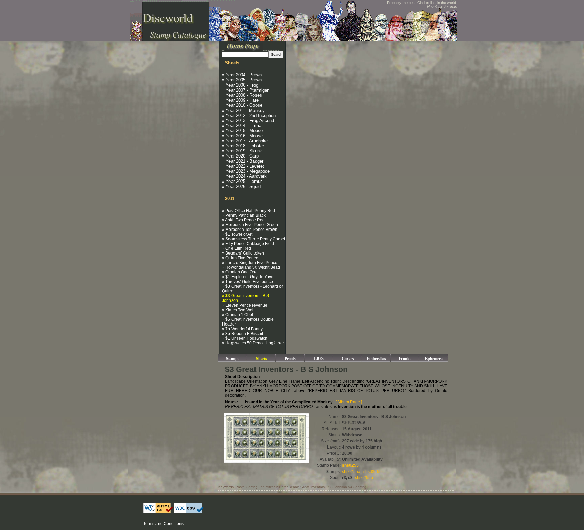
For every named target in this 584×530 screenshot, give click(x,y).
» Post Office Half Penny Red (248, 210)
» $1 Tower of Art (237, 234)
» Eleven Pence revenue (244, 305)
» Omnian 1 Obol (237, 314)
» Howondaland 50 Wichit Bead (251, 267)
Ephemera (434, 358)
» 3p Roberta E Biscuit (242, 333)
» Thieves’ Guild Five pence (247, 281)
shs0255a (351, 471)
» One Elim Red (236, 248)
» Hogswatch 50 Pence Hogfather (253, 343)
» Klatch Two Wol (237, 310)
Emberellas (376, 358)
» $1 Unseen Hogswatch (244, 338)
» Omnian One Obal (240, 272)
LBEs (319, 358)
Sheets (261, 358)
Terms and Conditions (163, 523)
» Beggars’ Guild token (243, 253)
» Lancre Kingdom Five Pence (249, 262)
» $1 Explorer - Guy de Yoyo (247, 276)
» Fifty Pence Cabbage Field (248, 243)
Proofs (290, 358)
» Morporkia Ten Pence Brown (249, 229)
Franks (405, 358)
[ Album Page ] (349, 402)
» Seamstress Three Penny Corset (253, 239)
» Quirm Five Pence (240, 258)
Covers (348, 358)
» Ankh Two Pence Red (243, 220)
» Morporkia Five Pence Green (250, 224)
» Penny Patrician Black (244, 215)
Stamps (232, 358)
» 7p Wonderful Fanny (242, 329)
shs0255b (372, 471)
